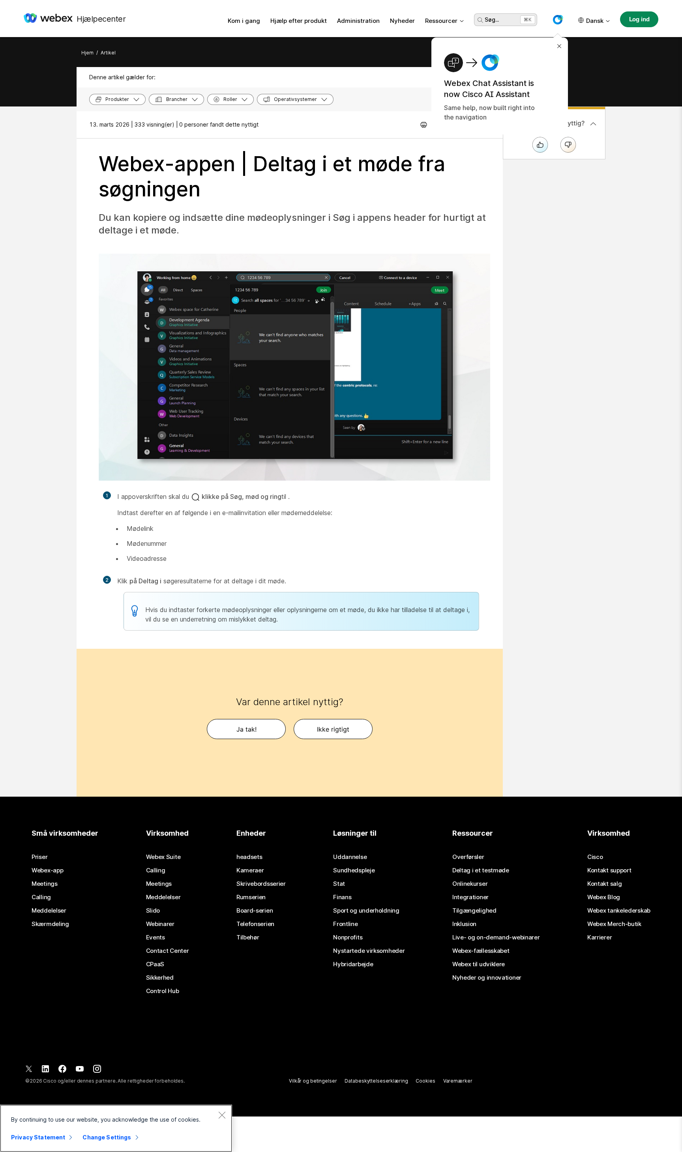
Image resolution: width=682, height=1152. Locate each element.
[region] (116, 1128)
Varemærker (457, 1081)
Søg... (492, 19)
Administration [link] (358, 20)
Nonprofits (347, 937)
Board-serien (254, 910)
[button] (557, 19)
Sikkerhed (160, 977)
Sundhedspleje (354, 870)
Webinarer (160, 924)
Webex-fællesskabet (481, 951)
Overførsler (468, 857)
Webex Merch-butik (614, 924)
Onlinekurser (469, 884)
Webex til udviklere (478, 964)
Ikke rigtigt (333, 729)
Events (155, 937)
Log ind (639, 19)
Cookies (425, 1081)
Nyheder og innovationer (486, 977)
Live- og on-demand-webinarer (496, 937)
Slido (153, 910)
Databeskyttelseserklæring (376, 1081)
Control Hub (162, 991)
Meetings (45, 884)
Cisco (595, 857)
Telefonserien (255, 924)
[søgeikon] (480, 20)
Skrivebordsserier (261, 884)
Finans (342, 897)
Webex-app (47, 870)
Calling (41, 897)
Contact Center (167, 951)
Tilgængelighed (474, 910)
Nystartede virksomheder (369, 951)
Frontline (345, 924)
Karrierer (599, 937)
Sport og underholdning (366, 910)
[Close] (222, 1115)
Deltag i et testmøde (480, 870)
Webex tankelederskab (618, 910)
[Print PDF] (424, 125)
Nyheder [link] (402, 20)
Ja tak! (246, 729)
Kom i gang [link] (244, 20)
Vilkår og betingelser (313, 1081)
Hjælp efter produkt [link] (298, 20)
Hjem (87, 53)
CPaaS (155, 964)
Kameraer (250, 870)
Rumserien (251, 897)
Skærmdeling (50, 924)
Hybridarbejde (353, 964)
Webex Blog (603, 897)
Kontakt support (609, 870)
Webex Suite (163, 857)
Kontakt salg (604, 884)
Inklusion (464, 924)
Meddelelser (49, 910)
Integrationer (470, 897)
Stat (339, 884)
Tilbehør (247, 937)
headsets (249, 857)
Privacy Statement (38, 1137)
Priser (39, 857)
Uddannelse (350, 857)
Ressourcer (441, 20)
